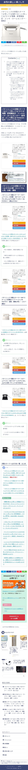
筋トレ (6, 747)
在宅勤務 (6, 743)
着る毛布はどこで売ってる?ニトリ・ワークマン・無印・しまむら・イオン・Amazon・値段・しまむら (14, 696)
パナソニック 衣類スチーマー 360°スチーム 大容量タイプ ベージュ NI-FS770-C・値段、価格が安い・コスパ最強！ (18, 87)
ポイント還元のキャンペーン (11, 598)
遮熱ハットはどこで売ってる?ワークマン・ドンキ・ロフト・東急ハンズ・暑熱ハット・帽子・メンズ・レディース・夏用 (14, 712)
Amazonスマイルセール (9, 591)
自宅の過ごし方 (8, 751)
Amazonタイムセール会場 (14, 617)
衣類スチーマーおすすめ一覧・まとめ (17, 98)
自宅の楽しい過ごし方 (14, 2)
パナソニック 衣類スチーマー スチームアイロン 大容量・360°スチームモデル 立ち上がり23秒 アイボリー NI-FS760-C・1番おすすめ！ (18, 80)
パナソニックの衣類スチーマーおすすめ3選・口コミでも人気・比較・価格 (15, 73)
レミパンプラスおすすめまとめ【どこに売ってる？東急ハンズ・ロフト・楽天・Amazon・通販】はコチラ (13, 544)
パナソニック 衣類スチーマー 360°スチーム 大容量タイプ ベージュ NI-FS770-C (13, 483)
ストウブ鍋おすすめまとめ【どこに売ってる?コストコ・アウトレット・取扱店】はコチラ (13, 552)
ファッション (7, 740)
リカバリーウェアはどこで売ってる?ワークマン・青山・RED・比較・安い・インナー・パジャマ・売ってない (14, 688)
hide (18, 58)
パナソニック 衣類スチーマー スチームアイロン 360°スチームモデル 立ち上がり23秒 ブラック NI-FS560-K (18, 94)
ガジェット (7, 736)
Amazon (16, 160)
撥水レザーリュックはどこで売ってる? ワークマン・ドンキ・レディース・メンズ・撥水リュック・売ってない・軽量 (14, 703)
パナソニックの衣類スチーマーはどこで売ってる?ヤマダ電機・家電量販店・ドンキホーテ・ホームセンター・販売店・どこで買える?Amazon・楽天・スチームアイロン (15, 65)
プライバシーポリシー (11, 766)
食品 (5, 755)
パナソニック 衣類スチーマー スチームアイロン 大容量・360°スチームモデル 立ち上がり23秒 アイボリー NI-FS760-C (13, 236)
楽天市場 (16, 163)
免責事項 (19, 766)
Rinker (19, 153)
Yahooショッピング (19, 166)
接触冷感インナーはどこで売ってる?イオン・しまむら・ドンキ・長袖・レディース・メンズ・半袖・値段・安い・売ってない (14, 721)
